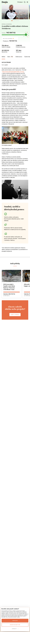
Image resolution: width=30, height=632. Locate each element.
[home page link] (5, 2)
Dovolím (15, 620)
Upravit (14, 628)
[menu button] (27, 2)
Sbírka (3, 56)
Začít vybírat (15, 314)
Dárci (10, 56)
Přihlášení (20, 2)
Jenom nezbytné (15, 624)
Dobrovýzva (19, 56)
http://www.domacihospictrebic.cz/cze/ (13, 71)
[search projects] (24, 2)
